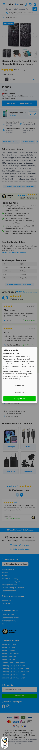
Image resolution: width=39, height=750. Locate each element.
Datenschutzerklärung (11, 379)
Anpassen (19, 392)
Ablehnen (19, 385)
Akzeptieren (19, 398)
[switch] (5, 746)
